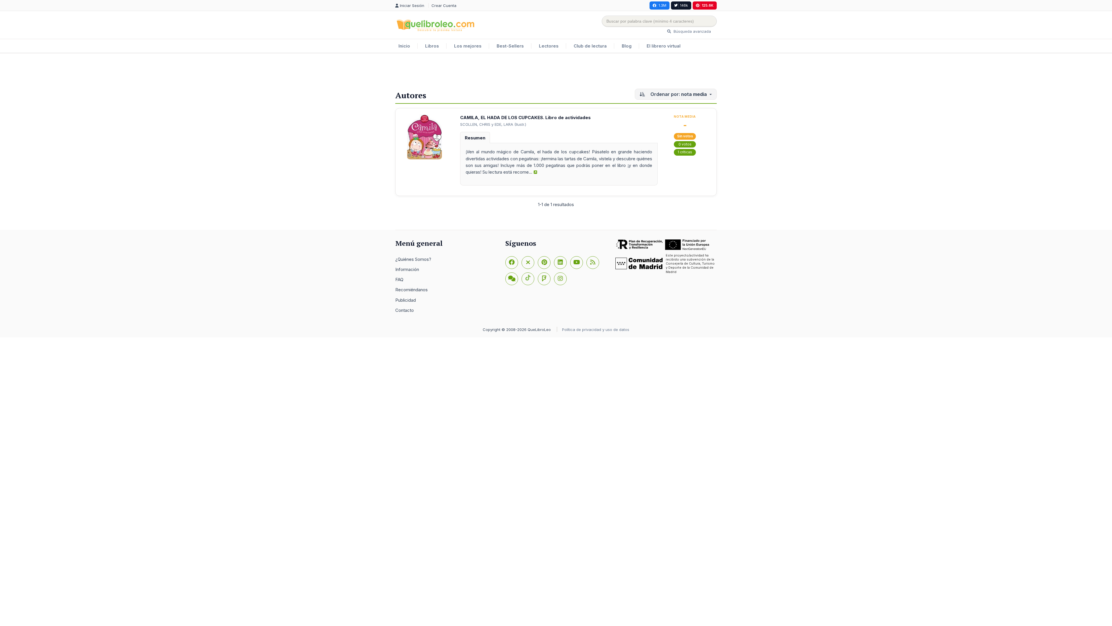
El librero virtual (664, 46)
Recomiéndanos (411, 289)
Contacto (404, 310)
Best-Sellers (510, 46)
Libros (432, 46)
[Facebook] (511, 262)
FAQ (399, 279)
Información (407, 269)
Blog (627, 46)
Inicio (404, 46)
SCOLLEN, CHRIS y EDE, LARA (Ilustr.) (493, 124)
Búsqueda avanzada (691, 31)
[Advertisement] (556, 72)
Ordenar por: (678, 94)
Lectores (549, 46)
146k (684, 5)
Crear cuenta (443, 5)
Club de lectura (590, 46)
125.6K (708, 5)
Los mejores (468, 46)
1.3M (662, 5)
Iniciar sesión (412, 5)
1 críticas (685, 152)
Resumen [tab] (475, 138)
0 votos (685, 144)
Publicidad (405, 300)
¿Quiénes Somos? (413, 259)
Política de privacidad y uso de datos (595, 329)
